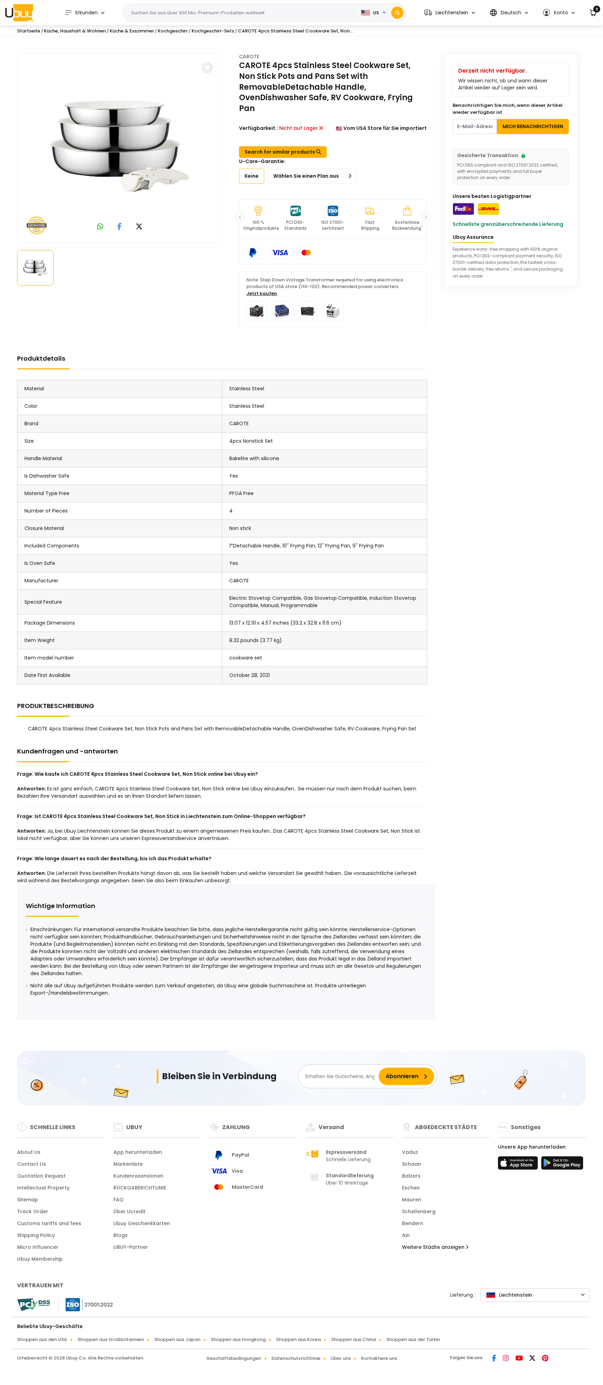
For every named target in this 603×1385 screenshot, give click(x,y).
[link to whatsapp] (100, 227)
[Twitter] (533, 1358)
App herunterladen (137, 1152)
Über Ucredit (129, 1211)
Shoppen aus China (353, 1339)
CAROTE (249, 56)
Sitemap (27, 1199)
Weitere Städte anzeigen (434, 1247)
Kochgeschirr (173, 31)
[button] (449, 12)
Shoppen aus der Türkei (413, 1339)
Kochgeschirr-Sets (213, 31)
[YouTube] (520, 1358)
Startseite (28, 31)
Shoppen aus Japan (177, 1339)
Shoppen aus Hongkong (238, 1339)
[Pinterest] (545, 1358)
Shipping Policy (36, 1235)
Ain (406, 1235)
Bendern (412, 1223)
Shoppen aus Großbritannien (110, 1339)
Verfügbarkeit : (258, 128)
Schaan (411, 1164)
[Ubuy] (19, 12)
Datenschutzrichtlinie (295, 1358)
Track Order (32, 1211)
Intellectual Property (43, 1187)
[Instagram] (506, 1358)
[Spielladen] (562, 1165)
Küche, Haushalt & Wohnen (75, 31)
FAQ (118, 1199)
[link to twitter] (139, 227)
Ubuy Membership (40, 1258)
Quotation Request (41, 1175)
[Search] (397, 13)
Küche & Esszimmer (132, 31)
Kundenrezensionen (138, 1175)
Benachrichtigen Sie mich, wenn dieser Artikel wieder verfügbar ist (508, 109)
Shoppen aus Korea (298, 1339)
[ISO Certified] (85, 1304)
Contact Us (31, 1164)
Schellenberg (419, 1211)
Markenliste (128, 1164)
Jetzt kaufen (261, 293)
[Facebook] (494, 1358)
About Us (28, 1152)
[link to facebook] (119, 227)
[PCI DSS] (33, 1304)
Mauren (411, 1199)
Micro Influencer (37, 1247)
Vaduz (410, 1152)
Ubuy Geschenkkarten (141, 1223)
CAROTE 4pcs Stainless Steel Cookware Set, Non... (295, 31)
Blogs (120, 1235)
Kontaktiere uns (379, 1358)
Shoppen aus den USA (42, 1339)
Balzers (411, 1175)
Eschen (411, 1187)
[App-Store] (519, 1165)
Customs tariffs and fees (49, 1223)
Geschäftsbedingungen (233, 1358)
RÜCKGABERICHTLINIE (139, 1187)
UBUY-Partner (130, 1247)
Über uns (341, 1358)
